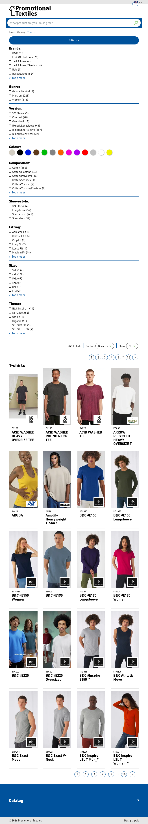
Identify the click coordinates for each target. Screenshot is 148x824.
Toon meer (18, 78)
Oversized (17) (20, 121)
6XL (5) (16, 282)
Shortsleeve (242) (22, 214)
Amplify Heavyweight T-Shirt (56, 519)
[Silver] (93, 152)
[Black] (20, 152)
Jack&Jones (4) (21, 61)
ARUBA (17, 515)
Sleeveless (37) (21, 218)
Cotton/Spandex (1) (23, 180)
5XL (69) (17, 278)
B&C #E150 (87, 515)
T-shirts (31, 32)
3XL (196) (18, 270)
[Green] (44, 152)
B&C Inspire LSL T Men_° (89, 757)
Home (12, 32)
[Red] (85, 152)
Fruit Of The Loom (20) (25, 57)
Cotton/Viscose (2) (23, 184)
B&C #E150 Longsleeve (122, 517)
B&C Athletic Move (123, 677)
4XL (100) (18, 274)
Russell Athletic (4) (23, 73)
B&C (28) (17, 53)
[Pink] (69, 152)
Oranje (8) (18, 316)
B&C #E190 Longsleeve (88, 597)
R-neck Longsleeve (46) (26, 125)
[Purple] (77, 152)
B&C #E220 (20, 675)
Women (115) (20, 99)
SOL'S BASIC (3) (21, 325)
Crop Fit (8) (18, 240)
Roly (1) (16, 69)
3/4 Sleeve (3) (20, 113)
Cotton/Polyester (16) (25, 175)
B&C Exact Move (20, 757)
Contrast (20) (20, 117)
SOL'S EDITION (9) (22, 329)
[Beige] (12, 152)
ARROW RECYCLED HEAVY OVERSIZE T (122, 438)
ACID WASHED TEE (90, 434)
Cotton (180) (19, 167)
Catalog (21, 32)
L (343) (16, 290)
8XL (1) (16, 286)
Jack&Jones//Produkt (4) (27, 65)
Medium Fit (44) (21, 252)
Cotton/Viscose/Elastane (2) (28, 188)
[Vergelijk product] (11, 370)
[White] (101, 152)
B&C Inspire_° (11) (23, 308)
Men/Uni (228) (20, 95)
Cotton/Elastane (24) (24, 171)
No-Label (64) (20, 312)
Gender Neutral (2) (23, 91)
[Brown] (36, 152)
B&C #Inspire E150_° (89, 677)
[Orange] (61, 152)
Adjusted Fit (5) (21, 231)
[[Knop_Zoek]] (136, 23)
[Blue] (28, 152)
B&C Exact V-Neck (56, 757)
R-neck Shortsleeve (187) (27, 129)
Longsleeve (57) (21, 210)
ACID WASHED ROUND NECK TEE (57, 436)
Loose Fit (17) (20, 248)
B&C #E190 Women (121, 597)
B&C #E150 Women (20, 597)
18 (128, 357)
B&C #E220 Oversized (54, 677)
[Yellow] (109, 152)
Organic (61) (19, 321)
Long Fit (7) (19, 244)
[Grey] (52, 152)
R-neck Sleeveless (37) (25, 133)
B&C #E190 (54, 595)
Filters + (74, 40)
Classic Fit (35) (21, 236)
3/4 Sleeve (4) (20, 206)
